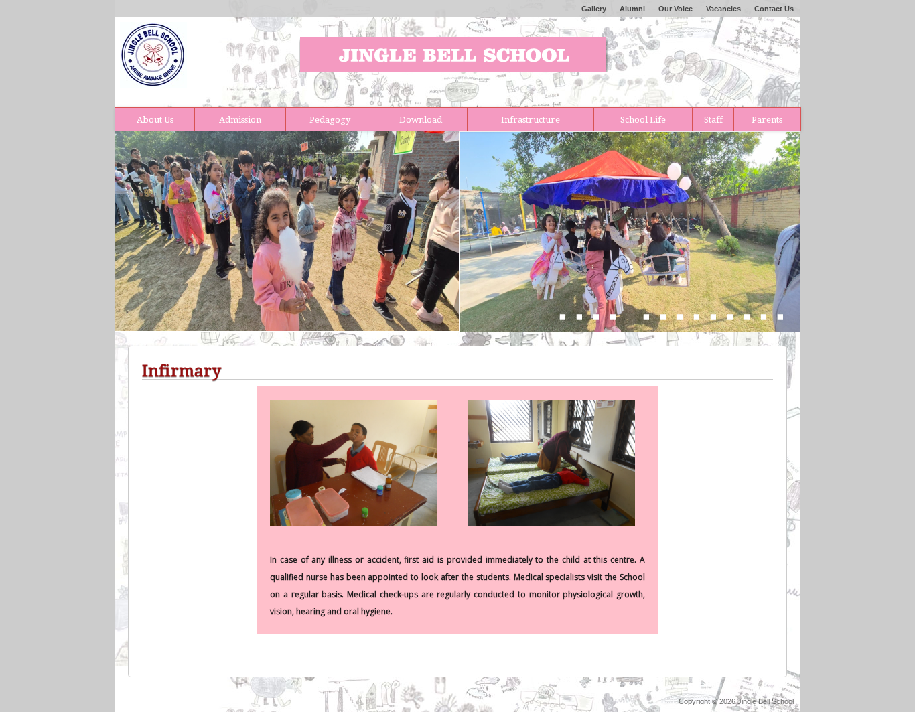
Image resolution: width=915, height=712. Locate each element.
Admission (240, 120)
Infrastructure (530, 120)
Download (420, 120)
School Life (643, 120)
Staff (713, 120)
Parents (767, 120)
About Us (155, 120)
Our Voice (675, 9)
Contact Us (774, 9)
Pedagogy (329, 120)
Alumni (632, 9)
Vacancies (723, 9)
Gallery (593, 9)
